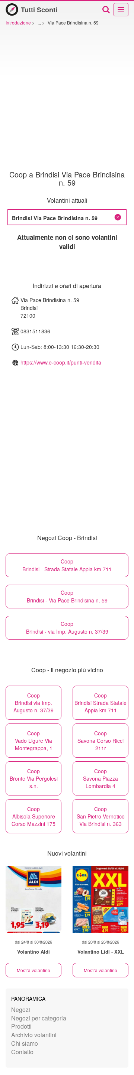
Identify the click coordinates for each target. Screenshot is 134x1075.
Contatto (22, 1052)
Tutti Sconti (39, 9)
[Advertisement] (67, 100)
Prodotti (21, 1026)
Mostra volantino (33, 970)
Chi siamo (24, 1043)
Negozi (20, 1009)
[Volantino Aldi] (33, 899)
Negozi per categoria (38, 1018)
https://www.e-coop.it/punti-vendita (60, 362)
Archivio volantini (34, 1034)
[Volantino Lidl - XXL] (100, 899)
